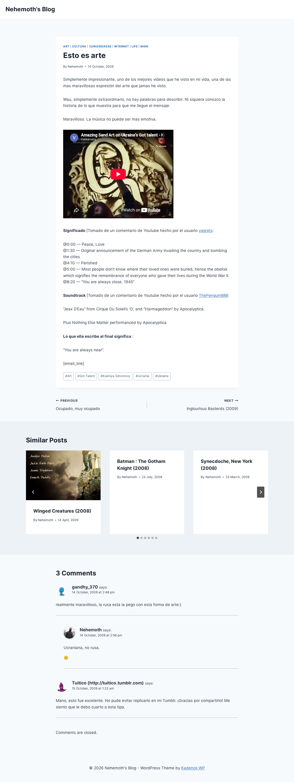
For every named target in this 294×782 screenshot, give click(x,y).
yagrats (205, 230)
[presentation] (63, 475)
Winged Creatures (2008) (62, 511)
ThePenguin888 (213, 295)
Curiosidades (100, 46)
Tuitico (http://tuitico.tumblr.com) (108, 683)
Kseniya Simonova (115, 376)
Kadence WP (193, 768)
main (144, 46)
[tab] (138, 538)
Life (135, 46)
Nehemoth (75, 66)
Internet (121, 46)
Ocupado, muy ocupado (78, 405)
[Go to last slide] (33, 492)
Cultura (79, 46)
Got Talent (86, 376)
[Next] (260, 492)
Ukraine (162, 376)
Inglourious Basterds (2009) (212, 405)
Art (66, 46)
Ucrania (142, 376)
